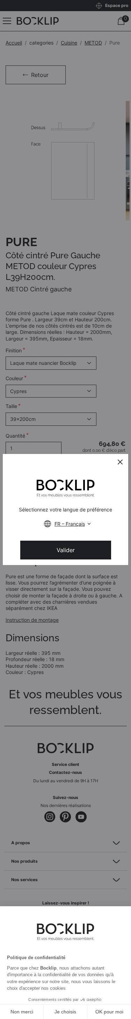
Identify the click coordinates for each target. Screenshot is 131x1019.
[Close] (120, 462)
